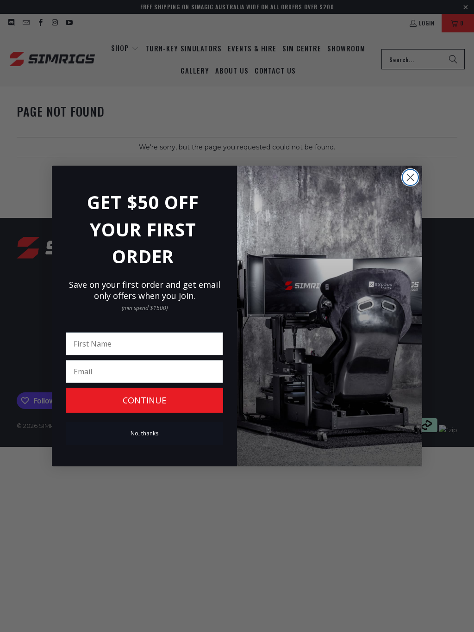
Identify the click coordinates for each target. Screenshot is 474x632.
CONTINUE (144, 400)
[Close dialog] (410, 177)
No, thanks (144, 433)
